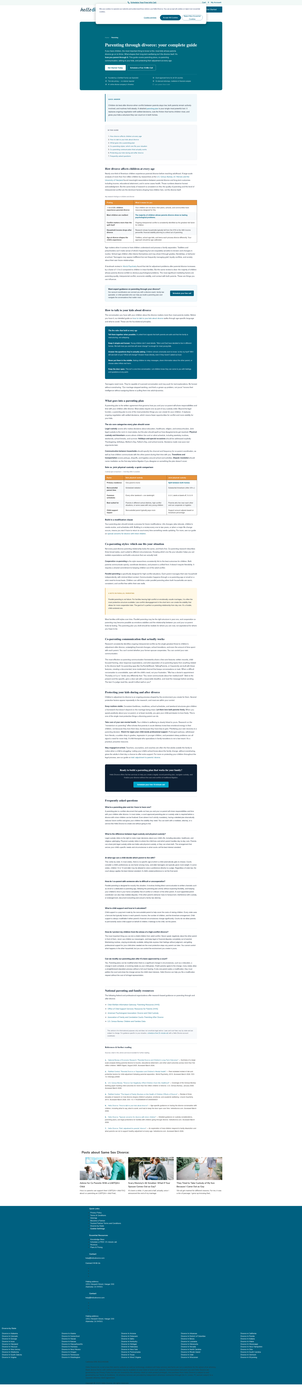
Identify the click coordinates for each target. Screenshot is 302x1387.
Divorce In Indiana (247, 1338)
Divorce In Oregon (69, 1352)
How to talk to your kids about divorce (124, 139)
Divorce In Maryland (10, 1344)
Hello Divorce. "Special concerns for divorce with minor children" (132, 1117)
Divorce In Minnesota (189, 1344)
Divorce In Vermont (248, 1354)
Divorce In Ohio (246, 1349)
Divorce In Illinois (188, 1338)
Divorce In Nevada (188, 1346)
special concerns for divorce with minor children (127, 533)
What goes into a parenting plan (122, 143)
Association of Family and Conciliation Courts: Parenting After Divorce (136, 1017)
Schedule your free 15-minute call (151, 784)
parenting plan (152, 108)
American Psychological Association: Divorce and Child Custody (133, 1013)
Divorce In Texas (128, 1354)
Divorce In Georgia (9, 1338)
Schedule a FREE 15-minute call (103, 1242)
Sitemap (93, 1218)
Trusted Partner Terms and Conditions (105, 1223)
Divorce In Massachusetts (72, 1344)
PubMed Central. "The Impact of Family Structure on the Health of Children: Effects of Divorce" (142, 1094)
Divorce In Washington (71, 1357)
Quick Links (94, 1208)
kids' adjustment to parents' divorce (145, 757)
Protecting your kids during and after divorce (126, 153)
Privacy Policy (96, 1212)
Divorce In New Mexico (71, 1349)
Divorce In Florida (247, 1336)
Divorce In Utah (187, 1354)
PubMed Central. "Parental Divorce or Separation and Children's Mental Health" (137, 1071)
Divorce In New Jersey (11, 1349)
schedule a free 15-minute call (157, 1033)
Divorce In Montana (69, 1346)
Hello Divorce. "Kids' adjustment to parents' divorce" (127, 1128)
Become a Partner (97, 1220)
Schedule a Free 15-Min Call (141, 67)
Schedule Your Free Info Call (143, 2)
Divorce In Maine (247, 1341)
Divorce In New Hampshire (251, 1346)
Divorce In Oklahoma (10, 1352)
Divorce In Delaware (129, 1336)
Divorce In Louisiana (189, 1341)
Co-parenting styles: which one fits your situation (128, 146)
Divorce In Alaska (69, 1333)
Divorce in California (248, 1333)
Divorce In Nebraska (129, 1346)
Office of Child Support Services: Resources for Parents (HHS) (133, 1009)
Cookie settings (150, 18)
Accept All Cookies (170, 18)
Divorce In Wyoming (248, 1357)
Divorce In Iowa (8, 1341)
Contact (92, 1254)
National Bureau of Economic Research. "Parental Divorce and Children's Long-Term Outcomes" (143, 1060)
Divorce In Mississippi (249, 1344)
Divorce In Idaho (127, 1338)
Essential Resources (98, 1235)
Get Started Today (115, 67)
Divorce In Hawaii (69, 1338)
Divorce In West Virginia (131, 1357)
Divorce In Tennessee (70, 1354)
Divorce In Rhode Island (190, 1352)
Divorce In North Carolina (191, 1349)
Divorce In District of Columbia (193, 1336)
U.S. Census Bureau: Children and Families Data (126, 1021)
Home (107, 38)
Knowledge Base (97, 1239)
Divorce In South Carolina (250, 1352)
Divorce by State (97, 1226)
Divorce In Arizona (128, 1333)
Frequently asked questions (120, 156)
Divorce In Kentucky (129, 1341)
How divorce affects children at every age (126, 136)
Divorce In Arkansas (189, 1333)
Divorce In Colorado (10, 1336)
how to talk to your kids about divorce (148, 318)
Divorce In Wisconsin (189, 1357)
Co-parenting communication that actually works (128, 149)
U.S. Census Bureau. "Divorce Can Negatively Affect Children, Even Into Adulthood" (138, 1083)
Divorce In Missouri (9, 1346)
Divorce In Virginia (9, 1357)
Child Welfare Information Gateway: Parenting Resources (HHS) (134, 1005)
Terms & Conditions (98, 1215)
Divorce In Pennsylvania (131, 1352)
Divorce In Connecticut (71, 1336)
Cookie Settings (97, 1228)
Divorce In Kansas (69, 1341)
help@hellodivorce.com (95, 1258)
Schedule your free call (182, 293)
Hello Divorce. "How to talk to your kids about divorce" (128, 1105)
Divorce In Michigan (129, 1344)
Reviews (93, 1244)
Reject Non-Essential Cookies (192, 17)
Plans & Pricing (96, 1247)
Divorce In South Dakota (12, 1354)
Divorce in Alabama (10, 1333)
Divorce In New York (129, 1349)
